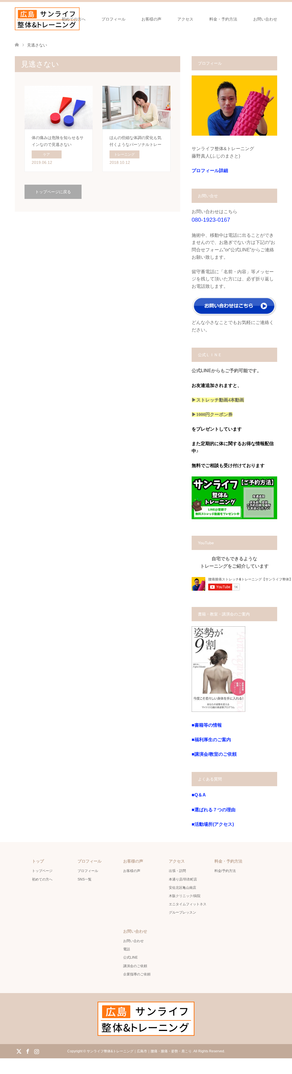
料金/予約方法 (225, 871)
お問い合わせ (265, 19)
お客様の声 (151, 19)
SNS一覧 (85, 879)
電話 (126, 949)
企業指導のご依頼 (137, 974)
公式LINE (130, 957)
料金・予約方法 (223, 19)
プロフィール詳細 (210, 170)
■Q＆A (199, 794)
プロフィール (113, 19)
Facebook (27, 1050)
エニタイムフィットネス (187, 904)
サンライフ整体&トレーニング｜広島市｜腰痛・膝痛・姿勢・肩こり (139, 1051)
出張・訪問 (177, 871)
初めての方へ (74, 19)
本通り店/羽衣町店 (183, 879)
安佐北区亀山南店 (182, 888)
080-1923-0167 (211, 220)
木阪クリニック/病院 (184, 896)
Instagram (36, 1050)
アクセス (185, 19)
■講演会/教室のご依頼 (214, 754)
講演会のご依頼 (135, 966)
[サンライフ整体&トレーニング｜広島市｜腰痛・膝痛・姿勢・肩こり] (47, 18)
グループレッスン (182, 912)
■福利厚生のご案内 (211, 739)
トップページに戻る (53, 191)
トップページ (42, 871)
